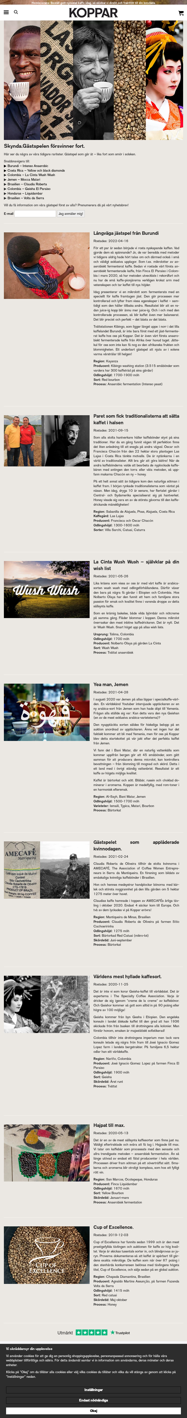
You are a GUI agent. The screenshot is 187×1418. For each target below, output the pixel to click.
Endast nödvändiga (93, 1400)
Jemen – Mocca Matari (24, 179)
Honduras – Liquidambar (25, 193)
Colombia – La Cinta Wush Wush (31, 175)
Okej (93, 1411)
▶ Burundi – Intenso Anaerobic (26, 166)
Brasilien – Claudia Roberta (27, 184)
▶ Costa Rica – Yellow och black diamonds (34, 170)
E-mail (8, 214)
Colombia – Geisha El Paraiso (29, 189)
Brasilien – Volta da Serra (26, 198)
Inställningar (93, 1390)
